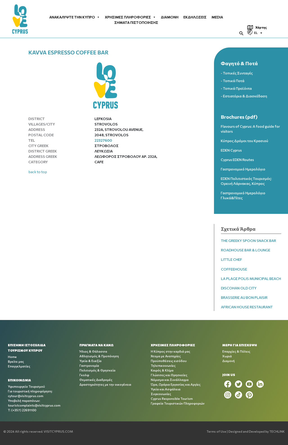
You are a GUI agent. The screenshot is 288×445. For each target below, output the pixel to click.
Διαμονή (169, 17)
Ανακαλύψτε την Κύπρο (72, 17)
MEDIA (217, 17)
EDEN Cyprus (231, 150)
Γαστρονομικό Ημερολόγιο (243, 169)
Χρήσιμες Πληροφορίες (128, 17)
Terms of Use (216, 431)
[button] (241, 33)
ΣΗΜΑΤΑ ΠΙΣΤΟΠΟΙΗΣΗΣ (136, 22)
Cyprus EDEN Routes (237, 159)
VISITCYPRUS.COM (58, 431)
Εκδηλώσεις (195, 17)
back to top (37, 172)
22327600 (103, 140)
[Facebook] (227, 384)
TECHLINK (277, 431)
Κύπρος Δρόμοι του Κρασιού (244, 141)
